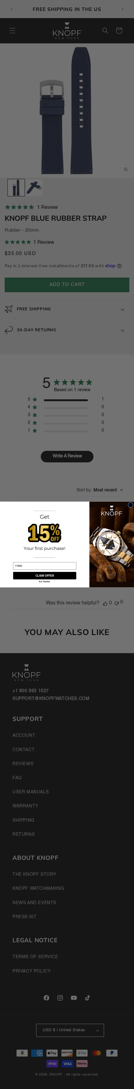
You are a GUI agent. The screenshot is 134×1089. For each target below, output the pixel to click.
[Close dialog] (130, 505)
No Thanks (44, 581)
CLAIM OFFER (45, 575)
